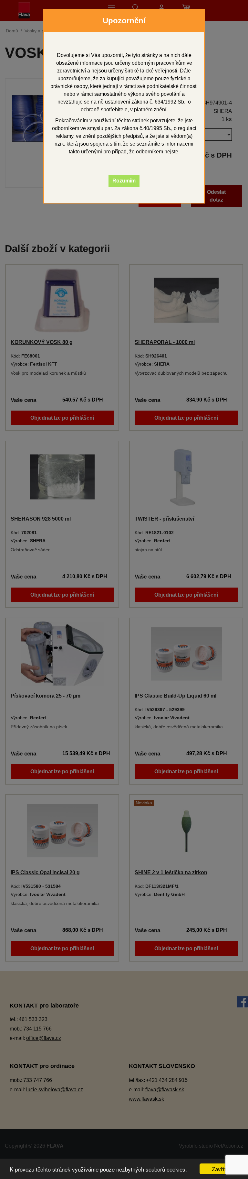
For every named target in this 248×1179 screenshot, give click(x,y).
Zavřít (219, 1169)
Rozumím (124, 180)
